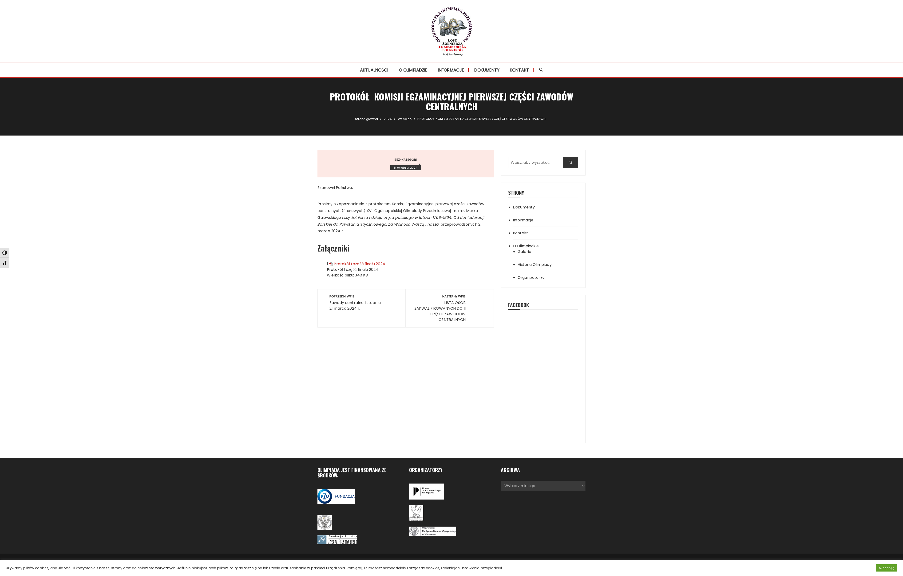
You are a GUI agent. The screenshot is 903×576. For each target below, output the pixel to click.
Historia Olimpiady (535, 264)
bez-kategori (406, 159)
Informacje (451, 70)
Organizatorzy (531, 277)
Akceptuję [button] (886, 568)
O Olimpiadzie (413, 70)
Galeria (524, 251)
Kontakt (519, 70)
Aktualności (374, 70)
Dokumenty (486, 70)
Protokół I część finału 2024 (359, 264)
